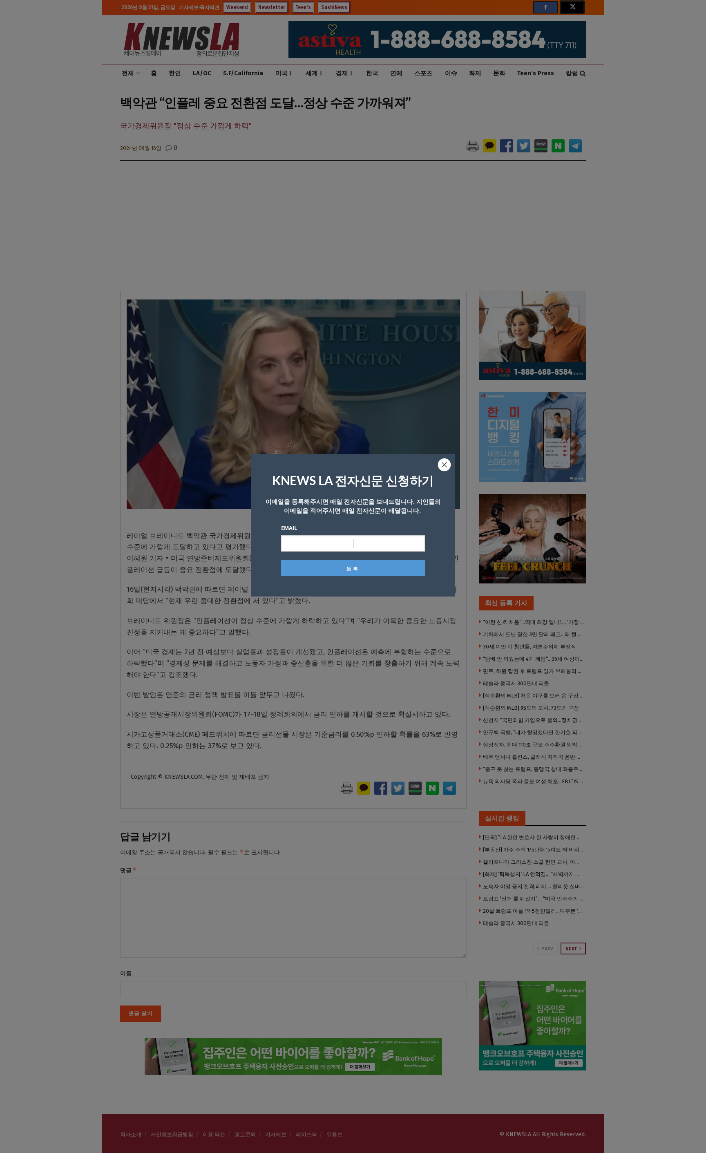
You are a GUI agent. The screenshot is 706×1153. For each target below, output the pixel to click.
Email (289, 528)
